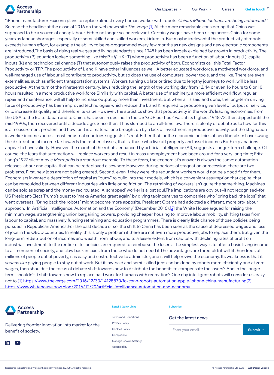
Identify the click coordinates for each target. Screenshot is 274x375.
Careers (228, 9)
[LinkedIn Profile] (7, 343)
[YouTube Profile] (18, 343)
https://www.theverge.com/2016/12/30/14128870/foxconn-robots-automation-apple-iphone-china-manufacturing (134, 281)
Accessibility (119, 347)
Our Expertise (166, 9)
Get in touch (255, 9)
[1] (151, 26)
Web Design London (258, 367)
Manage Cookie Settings (127, 341)
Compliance (119, 335)
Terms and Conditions (125, 317)
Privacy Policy (120, 323)
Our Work (199, 9)
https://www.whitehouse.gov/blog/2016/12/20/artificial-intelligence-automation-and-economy (97, 287)
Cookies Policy (121, 329)
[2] (172, 208)
